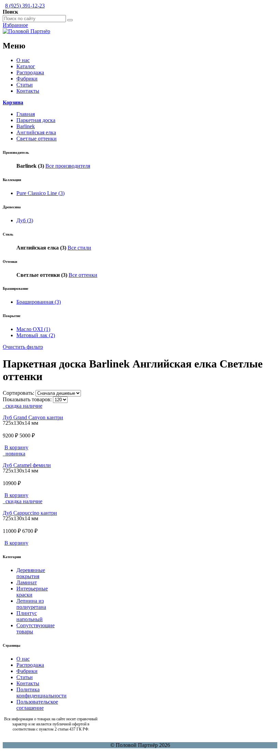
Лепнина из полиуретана (31, 604)
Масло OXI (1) (33, 329)
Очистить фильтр (23, 347)
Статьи (24, 85)
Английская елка (36, 132)
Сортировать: (18, 393)
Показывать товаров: (27, 399)
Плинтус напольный (29, 616)
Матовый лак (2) (35, 335)
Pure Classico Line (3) (40, 193)
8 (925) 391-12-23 (25, 6)
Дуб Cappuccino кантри (30, 513)
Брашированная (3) (38, 302)
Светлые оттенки (36, 138)
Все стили (79, 248)
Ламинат (26, 582)
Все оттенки (83, 275)
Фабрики (27, 78)
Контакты (27, 91)
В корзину (16, 447)
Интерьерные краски (32, 592)
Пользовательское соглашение (37, 705)
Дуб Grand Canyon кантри (33, 417)
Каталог (25, 66)
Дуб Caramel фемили (27, 465)
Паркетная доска (35, 120)
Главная (25, 114)
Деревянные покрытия (30, 573)
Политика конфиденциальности (41, 693)
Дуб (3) (24, 220)
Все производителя (67, 166)
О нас (23, 60)
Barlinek (25, 126)
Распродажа (30, 72)
